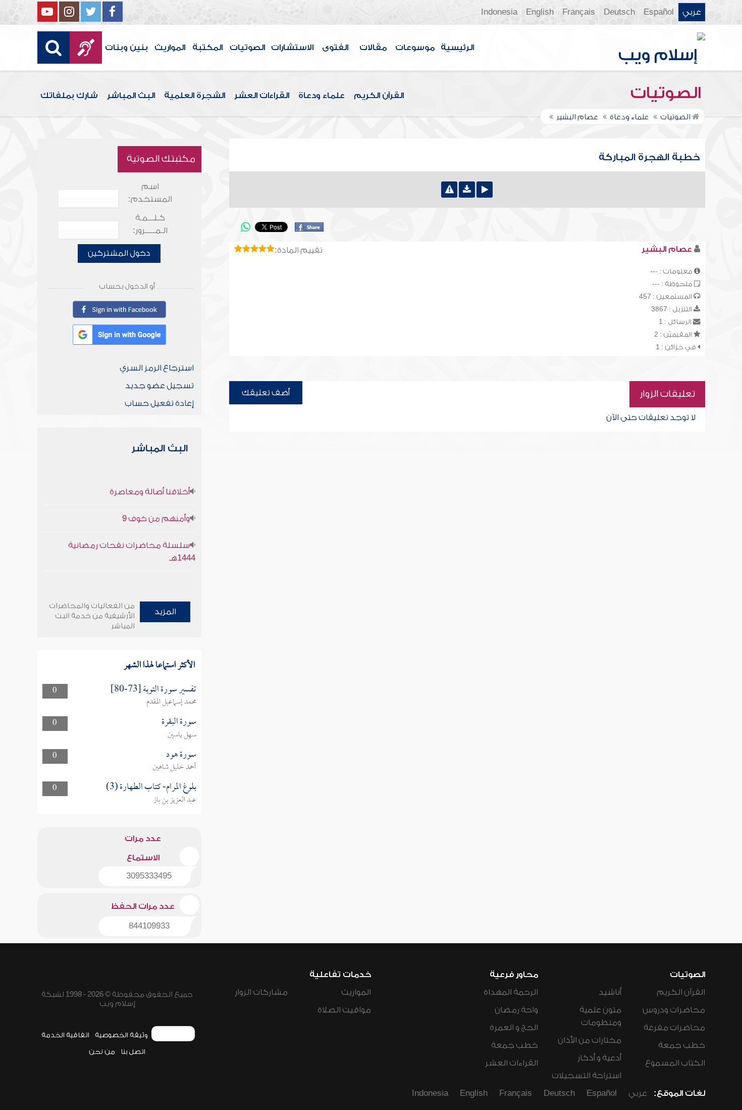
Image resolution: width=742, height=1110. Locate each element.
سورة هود (181, 755)
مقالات (373, 47)
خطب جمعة (681, 1045)
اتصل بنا (133, 1051)
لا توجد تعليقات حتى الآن (651, 417)
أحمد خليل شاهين (174, 767)
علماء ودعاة (321, 95)
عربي (691, 12)
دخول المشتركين (119, 253)
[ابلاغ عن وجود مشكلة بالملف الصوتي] (449, 189)
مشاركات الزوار (261, 992)
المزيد (165, 611)
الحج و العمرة (514, 1027)
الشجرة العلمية (194, 95)
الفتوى (335, 47)
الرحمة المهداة (511, 992)
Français (578, 12)
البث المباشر (131, 95)
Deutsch (619, 12)
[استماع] (484, 189)
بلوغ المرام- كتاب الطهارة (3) (151, 787)
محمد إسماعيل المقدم (171, 702)
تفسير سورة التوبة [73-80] (153, 690)
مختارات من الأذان (589, 1040)
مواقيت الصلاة (344, 1009)
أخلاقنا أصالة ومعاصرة (150, 491)
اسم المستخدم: (150, 193)
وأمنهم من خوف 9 (156, 518)
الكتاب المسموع (675, 1063)
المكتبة (207, 47)
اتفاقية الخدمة (65, 1035)
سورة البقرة (179, 722)
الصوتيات (247, 47)
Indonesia (499, 12)
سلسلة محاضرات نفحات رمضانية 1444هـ (131, 552)
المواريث (169, 47)
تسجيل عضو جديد (159, 385)
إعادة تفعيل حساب (159, 403)
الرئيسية (457, 47)
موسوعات (415, 47)
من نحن (102, 1051)
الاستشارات (292, 47)
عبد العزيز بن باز (174, 800)
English (540, 12)
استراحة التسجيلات (586, 1075)
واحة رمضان (516, 1009)
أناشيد (610, 992)
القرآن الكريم (379, 95)
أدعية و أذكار (599, 1057)
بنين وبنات (126, 47)
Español (659, 12)
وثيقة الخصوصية (121, 1035)
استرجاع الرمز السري (157, 368)
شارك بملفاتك (69, 95)
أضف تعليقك (266, 392)
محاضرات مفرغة (674, 1027)
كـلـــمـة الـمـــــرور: (150, 224)
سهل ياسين (182, 735)
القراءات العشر (261, 95)
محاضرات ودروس (674, 1009)
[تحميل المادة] (467, 189)
